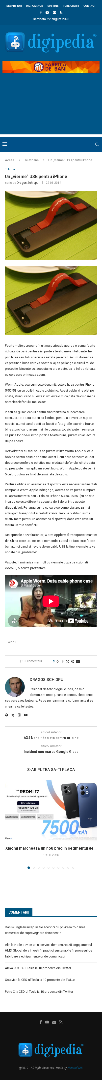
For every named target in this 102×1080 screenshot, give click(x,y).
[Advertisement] (51, 107)
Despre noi (14, 5)
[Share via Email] (78, 661)
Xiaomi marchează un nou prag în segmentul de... (51, 848)
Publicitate (71, 5)
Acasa (9, 160)
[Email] (54, 12)
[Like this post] (57, 661)
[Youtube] (47, 12)
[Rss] (61, 12)
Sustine (52, 5)
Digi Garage (34, 5)
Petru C (10, 991)
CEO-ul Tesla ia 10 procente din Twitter (44, 968)
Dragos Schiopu (27, 183)
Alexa (9, 968)
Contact (89, 5)
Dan (8, 927)
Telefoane (32, 160)
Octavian (11, 980)
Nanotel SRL (75, 1068)
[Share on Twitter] (67, 661)
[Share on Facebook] (63, 661)
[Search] (97, 144)
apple (12, 642)
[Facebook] (41, 12)
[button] (9, 824)
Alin (7, 945)
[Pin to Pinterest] (72, 661)
